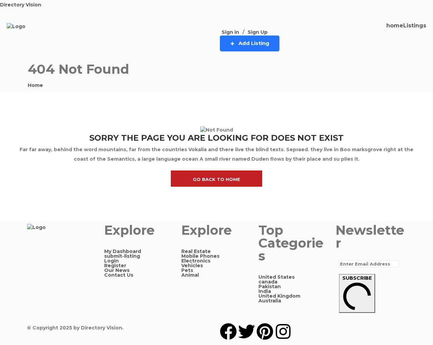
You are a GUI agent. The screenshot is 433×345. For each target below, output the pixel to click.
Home (35, 85)
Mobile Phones (200, 256)
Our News (117, 270)
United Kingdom (279, 296)
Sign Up (258, 32)
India (264, 291)
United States (276, 277)
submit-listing (122, 256)
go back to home (216, 179)
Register (115, 265)
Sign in (230, 32)
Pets (187, 270)
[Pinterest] (264, 331)
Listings (414, 25)
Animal (190, 275)
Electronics (195, 260)
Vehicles (192, 265)
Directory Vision (20, 5)
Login (111, 260)
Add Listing (253, 43)
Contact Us (118, 275)
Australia (269, 300)
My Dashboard (122, 251)
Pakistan (269, 286)
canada (267, 281)
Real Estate (196, 251)
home (394, 25)
